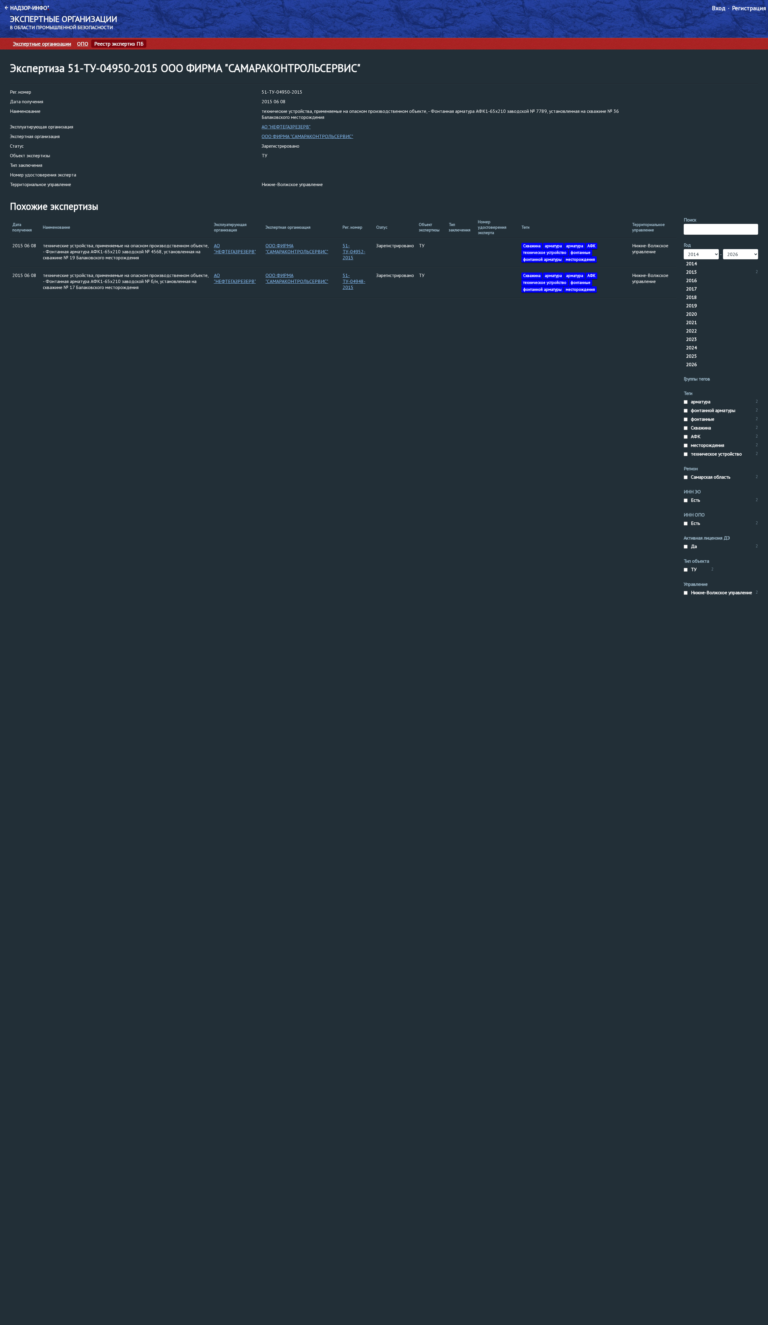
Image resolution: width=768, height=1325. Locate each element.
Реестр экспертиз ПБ (118, 44)
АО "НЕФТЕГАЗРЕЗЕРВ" (286, 127)
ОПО (82, 44)
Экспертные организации (42, 44)
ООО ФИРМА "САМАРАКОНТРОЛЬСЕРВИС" (307, 136)
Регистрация (749, 8)
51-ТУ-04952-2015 (354, 251)
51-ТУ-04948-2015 (354, 281)
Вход (718, 8)
